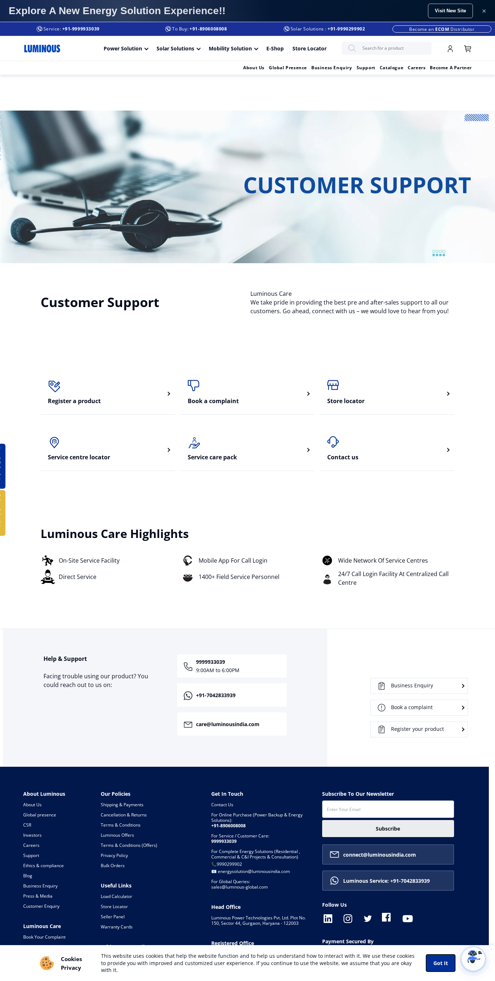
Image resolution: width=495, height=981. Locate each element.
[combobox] (387, 48)
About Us (254, 68)
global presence (288, 68)
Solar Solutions (175, 48)
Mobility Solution (230, 48)
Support (31, 855)
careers (416, 68)
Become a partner (451, 68)
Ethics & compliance (43, 866)
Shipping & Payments (122, 805)
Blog (27, 876)
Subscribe (388, 828)
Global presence (39, 815)
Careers (31, 845)
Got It (440, 963)
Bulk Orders (113, 866)
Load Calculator (116, 896)
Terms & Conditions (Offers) (129, 845)
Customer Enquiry (41, 906)
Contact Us (222, 805)
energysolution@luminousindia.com (254, 871)
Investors (32, 835)
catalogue (391, 68)
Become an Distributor (442, 29)
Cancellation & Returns (124, 815)
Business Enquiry (331, 68)
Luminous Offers (117, 835)
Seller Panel (113, 917)
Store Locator (309, 48)
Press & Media (38, 896)
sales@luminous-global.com (239, 884)
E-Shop (275, 48)
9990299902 (229, 864)
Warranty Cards (117, 927)
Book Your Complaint (44, 937)
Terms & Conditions (121, 825)
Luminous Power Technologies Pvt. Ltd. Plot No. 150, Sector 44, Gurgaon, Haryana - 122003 (258, 920)
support (366, 68)
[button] (210, 695)
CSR (27, 825)
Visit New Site (450, 10)
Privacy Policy (114, 855)
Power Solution (123, 48)
